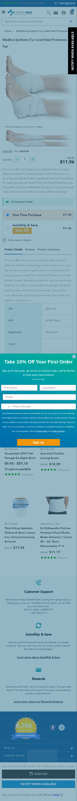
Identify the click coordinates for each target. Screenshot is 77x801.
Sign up (38, 442)
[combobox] (6, 406)
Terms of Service (58, 431)
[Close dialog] (74, 356)
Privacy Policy (42, 431)
